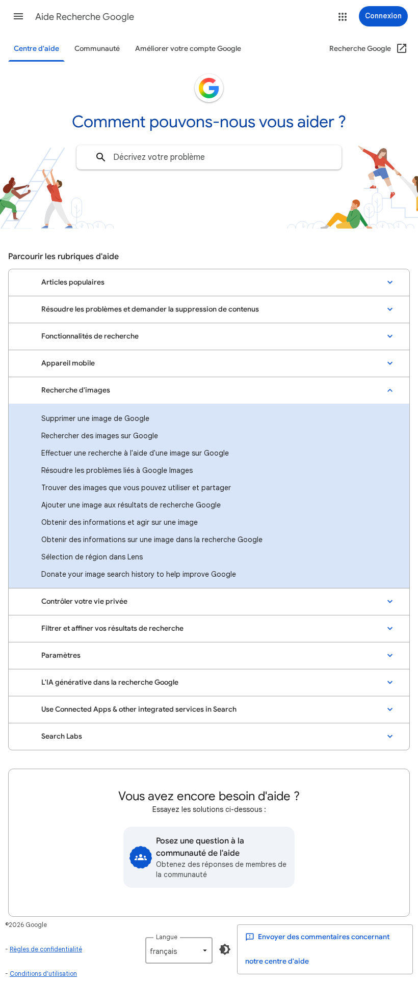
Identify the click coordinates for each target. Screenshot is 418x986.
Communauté (97, 48)
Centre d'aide (36, 48)
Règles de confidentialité (46, 949)
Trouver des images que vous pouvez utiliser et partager (136, 487)
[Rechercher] (101, 157)
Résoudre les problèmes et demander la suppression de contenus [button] (150, 309)
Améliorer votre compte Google (188, 48)
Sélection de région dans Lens (92, 556)
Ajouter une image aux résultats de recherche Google (131, 505)
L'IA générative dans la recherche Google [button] (109, 682)
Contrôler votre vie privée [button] (84, 601)
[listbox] (179, 950)
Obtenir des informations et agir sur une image (119, 522)
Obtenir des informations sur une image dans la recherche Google (152, 539)
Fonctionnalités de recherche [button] (90, 336)
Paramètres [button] (61, 655)
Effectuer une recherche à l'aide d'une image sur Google (135, 453)
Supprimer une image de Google (95, 418)
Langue (166, 937)
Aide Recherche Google (84, 16)
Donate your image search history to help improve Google (138, 574)
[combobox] (209, 157)
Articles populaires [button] (72, 282)
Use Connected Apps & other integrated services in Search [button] (139, 709)
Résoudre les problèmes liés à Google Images (117, 470)
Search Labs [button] (61, 736)
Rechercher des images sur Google (99, 435)
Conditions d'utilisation (43, 973)
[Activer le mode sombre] (225, 949)
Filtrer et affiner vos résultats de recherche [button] (112, 628)
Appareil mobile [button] (68, 363)
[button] (18, 16)
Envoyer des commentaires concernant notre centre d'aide (317, 949)
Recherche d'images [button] (75, 390)
